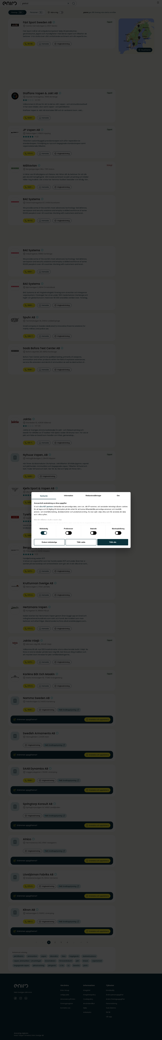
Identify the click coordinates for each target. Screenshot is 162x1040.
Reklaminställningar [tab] (93, 495)
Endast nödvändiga (49, 542)
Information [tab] (68, 495)
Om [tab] (118, 495)
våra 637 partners (46, 506)
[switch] (68, 533)
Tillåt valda (81, 542)
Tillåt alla (112, 542)
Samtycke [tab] (44, 496)
